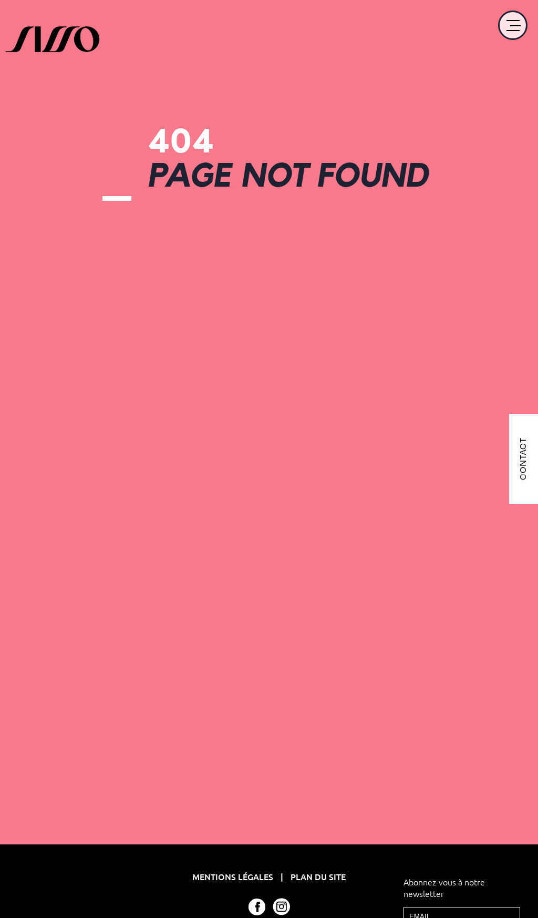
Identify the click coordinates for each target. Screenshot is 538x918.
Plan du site (318, 876)
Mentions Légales (233, 876)
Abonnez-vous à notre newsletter (444, 887)
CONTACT (523, 459)
